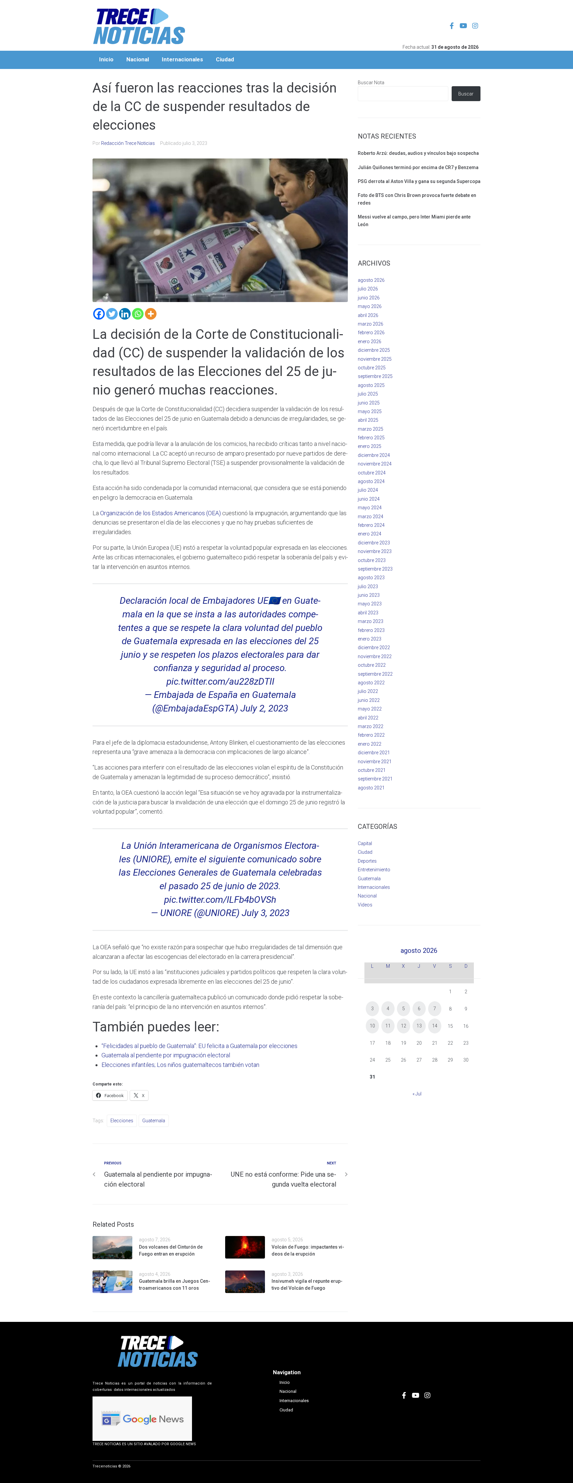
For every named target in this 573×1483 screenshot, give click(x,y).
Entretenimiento (374, 869)
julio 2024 (368, 490)
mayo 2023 (370, 603)
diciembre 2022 (374, 647)
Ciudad (365, 852)
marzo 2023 (370, 621)
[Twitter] (112, 314)
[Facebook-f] (452, 26)
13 (419, 1025)
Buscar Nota (371, 82)
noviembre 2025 (375, 359)
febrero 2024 (371, 525)
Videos (365, 904)
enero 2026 (369, 341)
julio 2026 (368, 288)
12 (403, 1025)
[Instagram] (475, 26)
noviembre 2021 (375, 761)
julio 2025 (368, 394)
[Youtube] (463, 26)
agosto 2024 (371, 481)
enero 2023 (369, 639)
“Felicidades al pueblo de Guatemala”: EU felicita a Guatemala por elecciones (199, 1045)
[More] (151, 314)
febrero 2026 (371, 332)
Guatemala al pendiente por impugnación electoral (165, 1055)
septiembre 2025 (375, 376)
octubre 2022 (372, 665)
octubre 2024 (372, 472)
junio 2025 (369, 402)
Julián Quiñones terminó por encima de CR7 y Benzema (418, 167)
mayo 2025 (370, 411)
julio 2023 (368, 586)
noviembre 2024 (375, 463)
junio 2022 (369, 700)
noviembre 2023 (375, 551)
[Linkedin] (125, 314)
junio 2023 (369, 595)
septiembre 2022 (375, 674)
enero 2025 (369, 446)
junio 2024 (369, 499)
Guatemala (153, 1120)
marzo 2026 (370, 324)
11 (388, 1025)
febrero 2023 (371, 630)
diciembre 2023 (374, 542)
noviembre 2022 (375, 656)
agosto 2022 (371, 682)
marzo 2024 (370, 516)
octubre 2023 (372, 560)
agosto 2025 (371, 385)
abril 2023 (368, 612)
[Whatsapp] (138, 314)
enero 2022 (369, 744)
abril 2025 (368, 420)
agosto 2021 (371, 787)
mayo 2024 (370, 507)
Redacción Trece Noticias (128, 143)
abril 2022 (368, 717)
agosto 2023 (371, 577)
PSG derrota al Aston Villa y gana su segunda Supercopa (419, 181)
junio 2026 (369, 297)
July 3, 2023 (265, 912)
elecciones (121, 1120)
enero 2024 (369, 533)
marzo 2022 (370, 726)
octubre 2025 (372, 367)
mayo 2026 (370, 306)
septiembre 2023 (375, 569)
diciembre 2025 (374, 350)
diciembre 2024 (374, 455)
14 (434, 1025)
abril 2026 (368, 315)
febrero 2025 (371, 437)
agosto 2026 (371, 280)
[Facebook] (99, 314)
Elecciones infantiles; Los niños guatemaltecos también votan (180, 1064)
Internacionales (374, 887)
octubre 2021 (372, 770)
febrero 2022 (371, 735)
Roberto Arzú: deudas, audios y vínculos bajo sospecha (418, 153)
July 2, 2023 (264, 708)
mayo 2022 (370, 708)
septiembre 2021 (375, 778)
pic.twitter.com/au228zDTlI (220, 681)
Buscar (466, 93)
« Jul (417, 1093)
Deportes (367, 861)
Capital (365, 843)
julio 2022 (368, 691)
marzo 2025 (370, 429)
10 (372, 1025)
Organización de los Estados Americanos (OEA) (160, 513)
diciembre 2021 (374, 752)
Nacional (367, 895)
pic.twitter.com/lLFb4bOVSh (220, 899)
